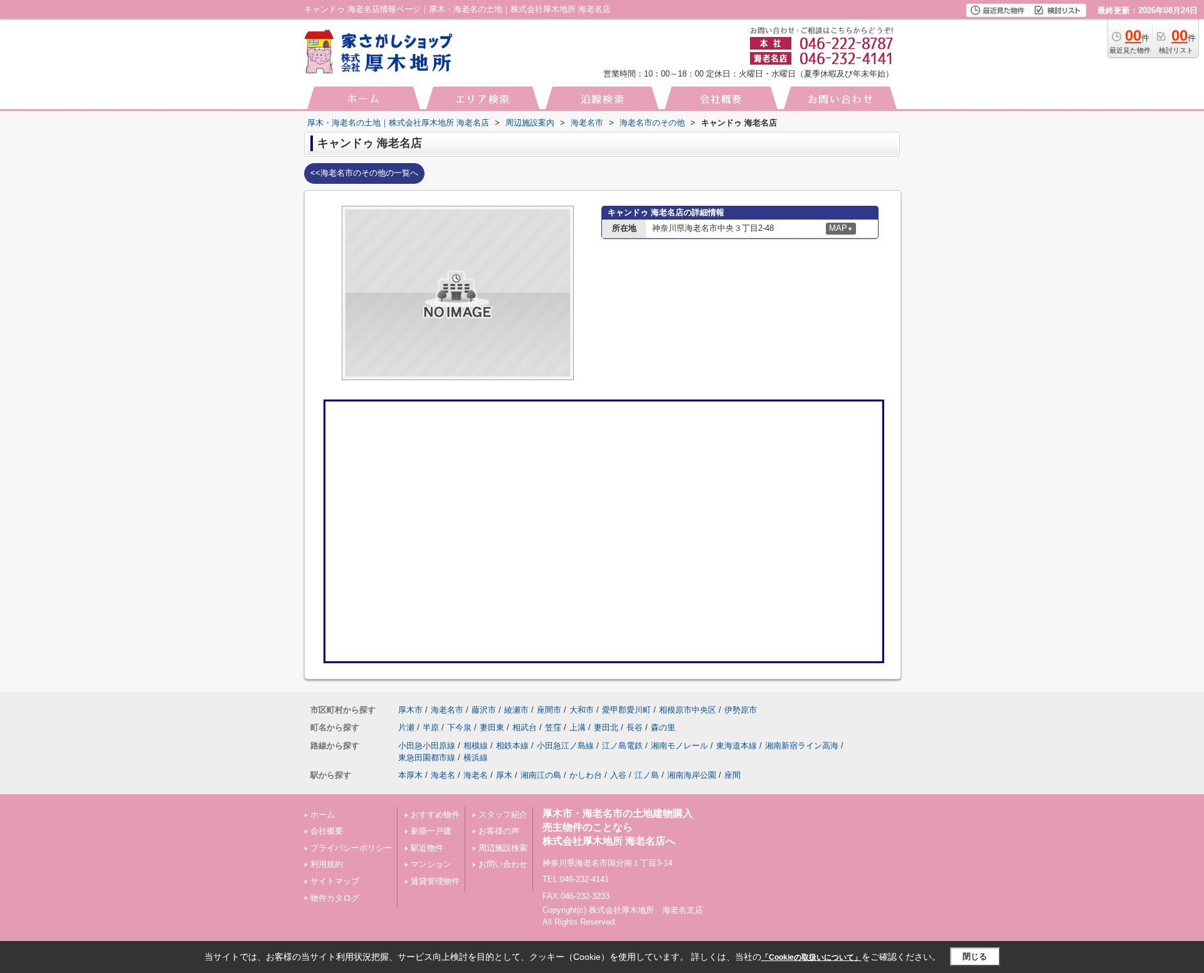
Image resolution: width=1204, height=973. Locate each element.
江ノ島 (647, 775)
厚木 (504, 775)
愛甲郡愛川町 (626, 710)
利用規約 (326, 864)
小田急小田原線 (426, 745)
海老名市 (447, 710)
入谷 (618, 775)
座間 (732, 775)
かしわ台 (585, 775)
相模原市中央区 (687, 710)
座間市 (549, 710)
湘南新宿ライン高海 (801, 745)
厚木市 (410, 710)
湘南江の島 (540, 775)
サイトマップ (334, 881)
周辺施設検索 (502, 848)
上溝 (577, 727)
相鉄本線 (512, 745)
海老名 (443, 775)
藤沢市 (484, 710)
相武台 (524, 727)
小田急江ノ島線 (565, 745)
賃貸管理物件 (435, 881)
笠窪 (553, 727)
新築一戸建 (431, 831)
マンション (431, 864)
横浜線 (475, 757)
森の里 (663, 727)
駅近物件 (427, 848)
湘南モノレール (679, 745)
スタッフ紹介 (502, 814)
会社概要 (326, 831)
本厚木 (410, 775)
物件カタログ (334, 898)
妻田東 (492, 727)
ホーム (322, 814)
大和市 (581, 710)
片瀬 (406, 727)
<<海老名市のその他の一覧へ (364, 173)
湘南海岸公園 (691, 775)
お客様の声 (498, 831)
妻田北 (606, 727)
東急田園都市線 (426, 757)
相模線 (475, 745)
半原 (431, 727)
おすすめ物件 (435, 814)
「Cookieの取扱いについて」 (811, 957)
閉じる (975, 956)
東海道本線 (736, 745)
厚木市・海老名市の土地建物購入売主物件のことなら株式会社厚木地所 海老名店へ (617, 827)
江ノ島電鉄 (622, 745)
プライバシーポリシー (351, 848)
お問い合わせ (502, 864)
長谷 (634, 727)
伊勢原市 (740, 710)
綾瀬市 (516, 710)
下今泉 (459, 727)
